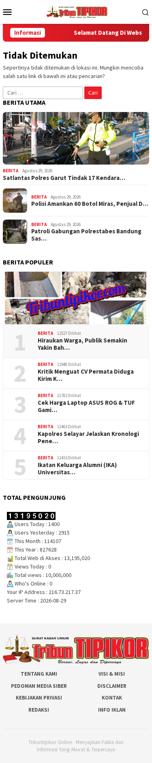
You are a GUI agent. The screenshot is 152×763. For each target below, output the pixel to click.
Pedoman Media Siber (39, 686)
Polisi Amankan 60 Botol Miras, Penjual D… (89, 203)
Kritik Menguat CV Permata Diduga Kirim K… (86, 375)
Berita (10, 170)
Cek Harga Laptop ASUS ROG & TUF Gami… (86, 406)
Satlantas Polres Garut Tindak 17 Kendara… (64, 178)
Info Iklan (112, 709)
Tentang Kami (39, 673)
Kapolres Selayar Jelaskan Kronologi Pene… (88, 437)
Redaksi (38, 709)
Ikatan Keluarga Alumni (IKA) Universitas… (77, 468)
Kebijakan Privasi (39, 697)
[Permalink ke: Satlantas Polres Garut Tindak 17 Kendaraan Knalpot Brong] (76, 138)
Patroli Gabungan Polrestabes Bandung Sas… (86, 235)
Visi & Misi (111, 673)
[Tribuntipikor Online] (77, 11)
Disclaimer (111, 686)
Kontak (112, 697)
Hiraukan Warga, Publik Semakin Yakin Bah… (82, 344)
